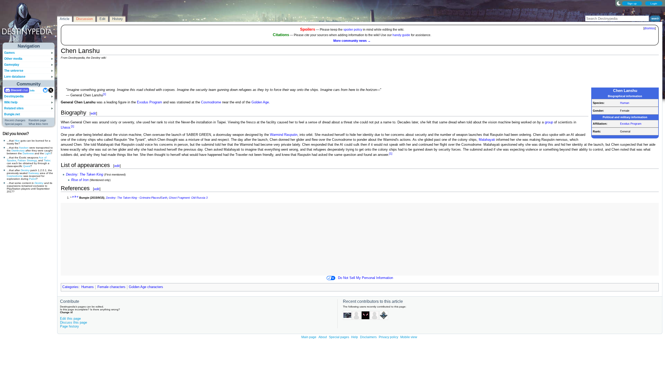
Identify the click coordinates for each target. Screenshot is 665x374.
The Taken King (91, 174)
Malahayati (487, 140)
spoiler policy (352, 29)
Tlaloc (47, 160)
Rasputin (290, 135)
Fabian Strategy (27, 160)
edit (93, 113)
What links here (38, 123)
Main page (308, 337)
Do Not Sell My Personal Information (365, 278)
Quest (26, 166)
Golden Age (260, 102)
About (322, 337)
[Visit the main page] (29, 24)
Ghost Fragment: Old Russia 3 (188, 197)
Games (9, 53)
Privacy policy (388, 337)
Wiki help (10, 102)
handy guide (401, 35)
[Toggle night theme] (619, 3)
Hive (17, 140)
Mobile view (408, 337)
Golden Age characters (146, 287)
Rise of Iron (80, 180)
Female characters (111, 287)
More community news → (352, 41)
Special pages (13, 123)
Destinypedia (14, 96)
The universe (13, 70)
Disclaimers (368, 337)
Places (155, 197)
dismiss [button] (649, 28)
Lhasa (65, 127)
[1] (104, 94)
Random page (37, 120)
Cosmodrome (15, 176)
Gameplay (11, 64)
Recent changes (15, 120)
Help (354, 337)
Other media (13, 59)
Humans (87, 287)
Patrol (32, 178)
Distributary (18, 150)
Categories (70, 287)
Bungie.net (12, 114)
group (549, 122)
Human (624, 102)
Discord (16, 90)
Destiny (25, 170)
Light (48, 153)
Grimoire (144, 197)
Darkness (28, 153)
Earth (164, 197)
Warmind (276, 135)
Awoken (24, 147)
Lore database (14, 76)
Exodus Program (630, 123)
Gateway (33, 173)
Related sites (14, 108)
